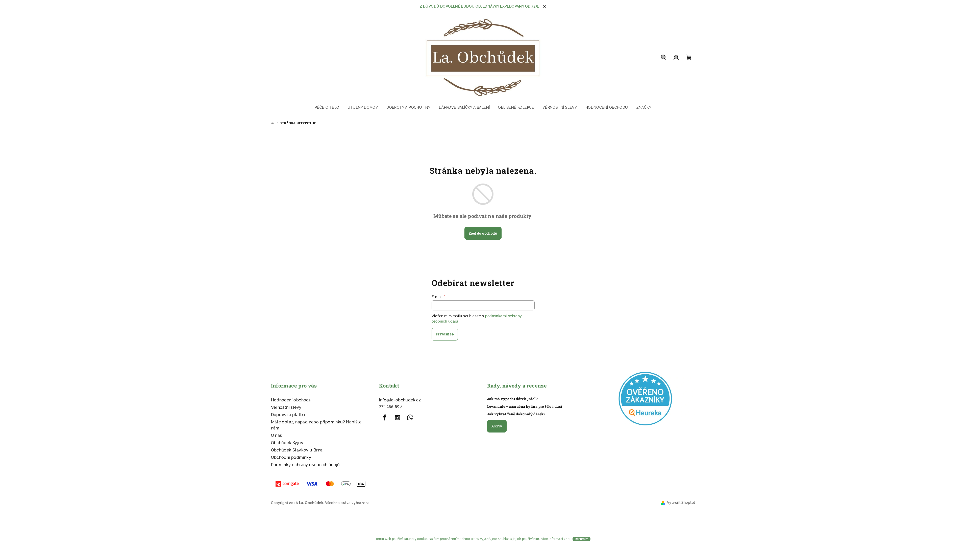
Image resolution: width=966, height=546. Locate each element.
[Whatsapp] (410, 417)
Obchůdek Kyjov (287, 442)
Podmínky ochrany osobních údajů (305, 464)
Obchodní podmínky (291, 457)
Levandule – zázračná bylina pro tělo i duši (524, 406)
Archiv (496, 426)
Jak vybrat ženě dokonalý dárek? (516, 414)
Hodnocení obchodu (291, 400)
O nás (276, 435)
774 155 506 (390, 406)
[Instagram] (397, 417)
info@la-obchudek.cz (400, 400)
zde (566, 539)
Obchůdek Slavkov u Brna (297, 450)
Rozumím (581, 539)
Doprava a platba (288, 414)
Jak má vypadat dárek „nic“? (512, 399)
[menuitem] (327, 107)
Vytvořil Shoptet (681, 502)
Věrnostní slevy (286, 407)
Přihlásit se (445, 334)
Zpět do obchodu (483, 233)
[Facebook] (385, 417)
